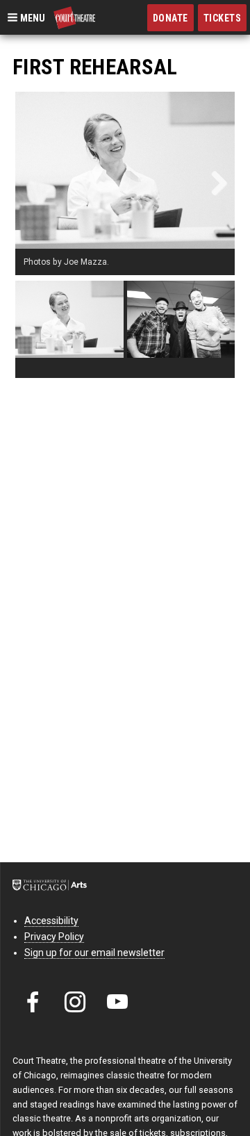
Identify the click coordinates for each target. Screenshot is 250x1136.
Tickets (222, 18)
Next (214, 183)
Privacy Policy (54, 936)
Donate (170, 18)
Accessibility (51, 920)
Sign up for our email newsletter (94, 952)
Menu (31, 17)
